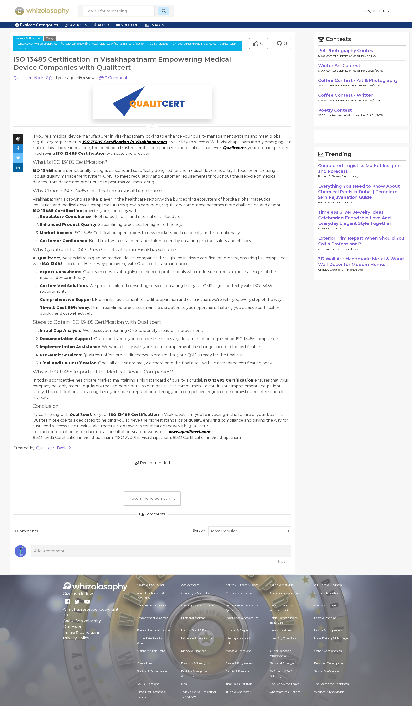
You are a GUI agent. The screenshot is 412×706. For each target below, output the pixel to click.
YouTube (129, 25)
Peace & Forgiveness (239, 663)
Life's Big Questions (283, 638)
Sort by (199, 530)
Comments (117, 77)
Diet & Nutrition (325, 605)
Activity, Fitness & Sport (242, 585)
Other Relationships (328, 651)
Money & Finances (28, 38)
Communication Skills (285, 593)
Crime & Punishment (329, 593)
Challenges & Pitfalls (195, 593)
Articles (78, 25)
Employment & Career (152, 618)
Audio (103, 25)
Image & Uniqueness (328, 630)
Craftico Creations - (331, 269)
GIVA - (323, 228)
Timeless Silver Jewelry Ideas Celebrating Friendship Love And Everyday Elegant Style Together (354, 218)
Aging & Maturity (282, 585)
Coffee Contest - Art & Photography (358, 80)
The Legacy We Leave (284, 683)
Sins (184, 683)
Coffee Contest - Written (346, 95)
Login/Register (374, 11)
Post (283, 561)
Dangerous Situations (152, 605)
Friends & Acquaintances (153, 630)
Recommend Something (152, 498)
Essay (50, 38)
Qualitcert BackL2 (30, 77)
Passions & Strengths (195, 663)
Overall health (146, 663)
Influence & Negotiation (197, 638)
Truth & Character (238, 692)
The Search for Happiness (331, 683)
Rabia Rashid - (328, 202)
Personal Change (282, 663)
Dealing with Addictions (197, 605)
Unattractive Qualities (285, 692)
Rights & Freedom (238, 671)
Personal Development (330, 663)
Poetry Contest (335, 110)
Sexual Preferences (327, 671)
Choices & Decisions (239, 593)
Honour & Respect (238, 630)
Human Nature (280, 630)
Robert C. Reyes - (330, 176)
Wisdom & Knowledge (329, 692)
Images (157, 25)
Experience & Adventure (242, 618)
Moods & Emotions (238, 651)
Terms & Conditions (81, 632)
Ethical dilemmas (193, 618)
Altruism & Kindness (328, 585)
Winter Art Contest (339, 65)
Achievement (190, 585)
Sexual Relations (148, 683)
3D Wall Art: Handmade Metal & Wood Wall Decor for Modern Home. (361, 261)
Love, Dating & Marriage (331, 638)
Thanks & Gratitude (239, 683)
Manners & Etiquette (151, 651)
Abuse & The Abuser (150, 585)
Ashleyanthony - (330, 249)
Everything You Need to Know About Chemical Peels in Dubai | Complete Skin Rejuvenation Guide (359, 192)
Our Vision (72, 626)
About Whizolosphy (82, 621)
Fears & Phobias (325, 618)
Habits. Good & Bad (194, 630)
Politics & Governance (152, 671)
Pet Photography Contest (346, 50)
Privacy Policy (76, 638)
